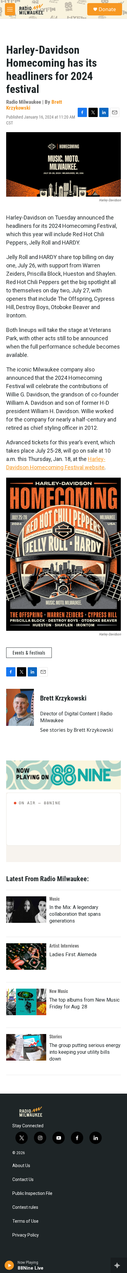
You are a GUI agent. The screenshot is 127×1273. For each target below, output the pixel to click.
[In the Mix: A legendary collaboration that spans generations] (26, 909)
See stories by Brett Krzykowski (76, 730)
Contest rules (25, 1207)
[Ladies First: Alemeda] (26, 956)
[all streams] (119, 1265)
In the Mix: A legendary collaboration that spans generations (75, 914)
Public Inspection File (32, 1193)
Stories (55, 1036)
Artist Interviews (64, 945)
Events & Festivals (29, 652)
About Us (21, 1165)
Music (54, 898)
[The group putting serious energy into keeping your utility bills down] (26, 1047)
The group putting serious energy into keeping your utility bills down (85, 1052)
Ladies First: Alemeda (72, 954)
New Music (58, 991)
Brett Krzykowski (63, 698)
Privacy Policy (25, 1235)
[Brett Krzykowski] (20, 707)
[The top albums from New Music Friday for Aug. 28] (26, 1002)
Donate (107, 9)
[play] (9, 1265)
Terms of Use (25, 1221)
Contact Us (23, 1179)
